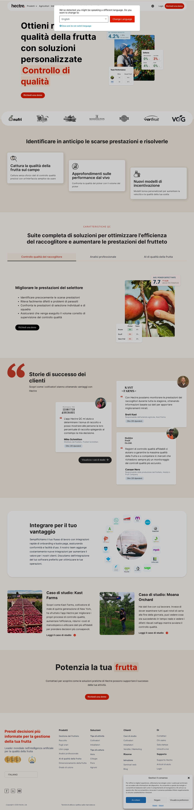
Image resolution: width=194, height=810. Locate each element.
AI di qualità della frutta (70, 758)
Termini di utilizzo (68, 805)
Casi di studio (130, 736)
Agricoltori (44, 6)
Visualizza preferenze (179, 800)
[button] (188, 778)
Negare (157, 800)
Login (161, 6)
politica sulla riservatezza (85, 805)
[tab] (41, 257)
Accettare (136, 800)
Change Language (122, 19)
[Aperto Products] (36, 6)
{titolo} (154, 805)
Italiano (13, 774)
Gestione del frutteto (69, 736)
